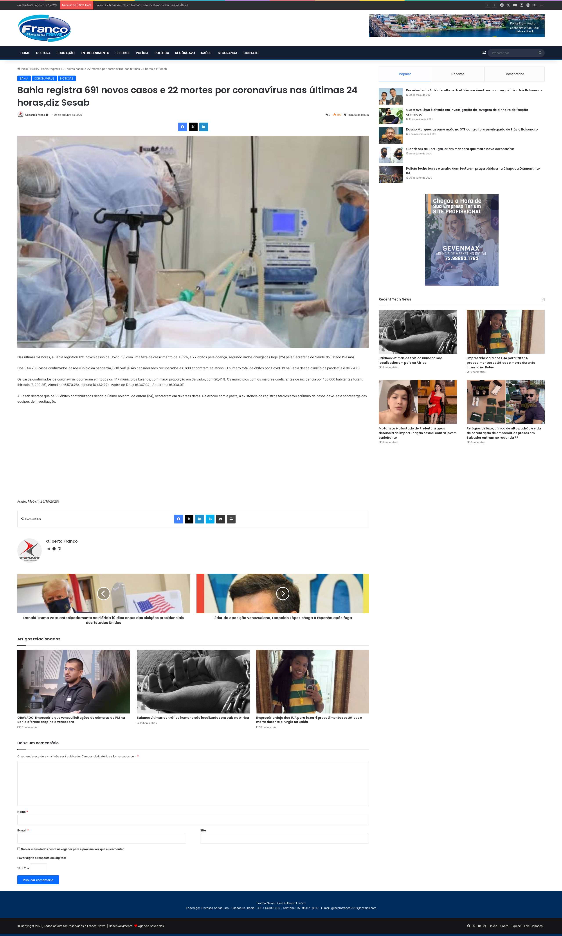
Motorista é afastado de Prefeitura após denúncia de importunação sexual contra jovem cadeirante (418, 433)
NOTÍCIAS (66, 78)
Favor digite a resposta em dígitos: (41, 858)
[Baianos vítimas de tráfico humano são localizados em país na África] (193, 682)
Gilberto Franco (35, 114)
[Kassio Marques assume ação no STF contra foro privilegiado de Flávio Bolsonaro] (391, 135)
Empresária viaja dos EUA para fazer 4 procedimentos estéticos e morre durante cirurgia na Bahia (309, 719)
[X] (193, 127)
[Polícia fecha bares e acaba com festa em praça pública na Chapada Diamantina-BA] (391, 174)
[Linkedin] (203, 127)
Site (203, 830)
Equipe (516, 926)
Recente (457, 74)
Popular (405, 74)
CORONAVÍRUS (44, 78)
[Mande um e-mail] (47, 114)
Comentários (514, 74)
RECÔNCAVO (185, 53)
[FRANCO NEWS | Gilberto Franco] (48, 28)
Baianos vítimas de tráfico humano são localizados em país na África (193, 717)
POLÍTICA (162, 53)
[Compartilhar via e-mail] (220, 519)
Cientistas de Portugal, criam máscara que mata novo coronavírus (460, 149)
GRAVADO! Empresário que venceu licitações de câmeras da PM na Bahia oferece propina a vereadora (71, 719)
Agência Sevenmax (151, 926)
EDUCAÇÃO (66, 53)
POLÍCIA (142, 53)
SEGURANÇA (227, 53)
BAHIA (34, 69)
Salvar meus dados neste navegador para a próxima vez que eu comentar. (72, 849)
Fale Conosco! (534, 926)
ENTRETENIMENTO (95, 53)
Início (24, 69)
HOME (25, 53)
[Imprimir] (231, 519)
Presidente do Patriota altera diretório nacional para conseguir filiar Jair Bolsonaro (474, 90)
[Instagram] (59, 549)
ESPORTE (122, 53)
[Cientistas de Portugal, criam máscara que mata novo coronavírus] (391, 155)
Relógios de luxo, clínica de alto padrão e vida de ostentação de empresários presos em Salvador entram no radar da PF (504, 433)
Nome (22, 811)
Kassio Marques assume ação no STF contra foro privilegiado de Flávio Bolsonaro (472, 129)
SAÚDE (206, 53)
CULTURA (43, 53)
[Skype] (210, 519)
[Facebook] (182, 127)
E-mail (23, 830)
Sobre (504, 926)
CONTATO (251, 53)
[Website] (48, 549)
